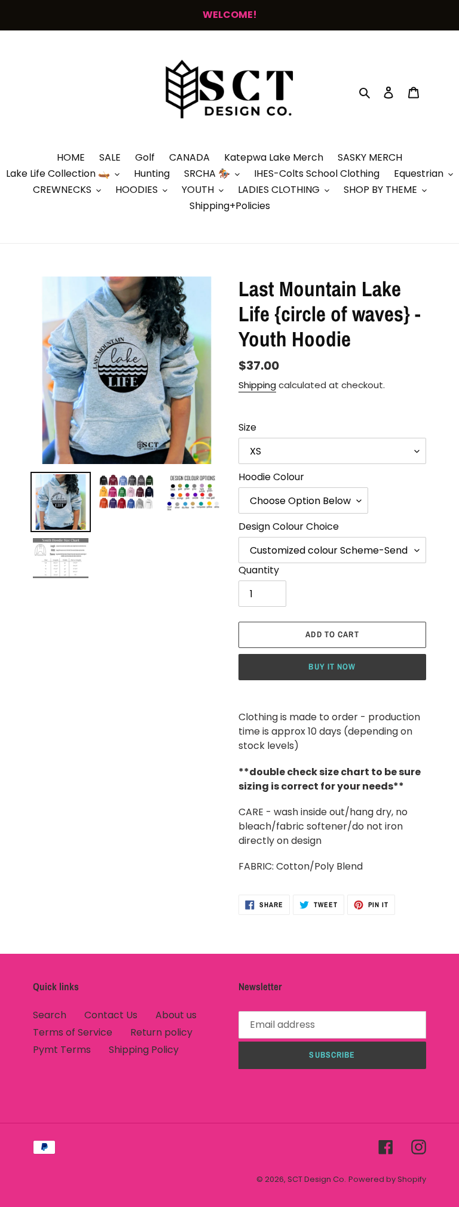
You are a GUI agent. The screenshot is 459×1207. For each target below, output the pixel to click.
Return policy (161, 1032)
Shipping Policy (144, 1049)
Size (247, 427)
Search (49, 1015)
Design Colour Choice (288, 526)
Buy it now (332, 666)
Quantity (258, 570)
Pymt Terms (62, 1049)
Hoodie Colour (271, 477)
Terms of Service (72, 1032)
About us (176, 1015)
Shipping (257, 385)
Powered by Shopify (387, 1179)
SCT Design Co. (316, 1179)
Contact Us (110, 1015)
